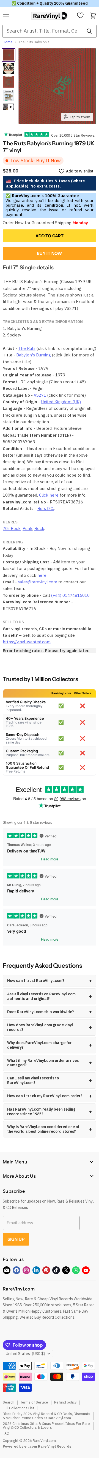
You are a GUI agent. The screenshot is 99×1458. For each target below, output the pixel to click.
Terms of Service (34, 1402)
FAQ (6, 1433)
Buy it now (49, 253)
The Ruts (26, 348)
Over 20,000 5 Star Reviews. (72, 135)
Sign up (15, 1239)
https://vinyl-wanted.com (27, 641)
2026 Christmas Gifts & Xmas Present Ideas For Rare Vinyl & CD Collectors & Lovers (46, 1425)
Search (8, 1402)
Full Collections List (18, 1408)
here (41, 575)
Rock (39, 528)
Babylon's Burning (33, 355)
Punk (27, 528)
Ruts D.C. (45, 508)
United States (25, 1353)
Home (8, 42)
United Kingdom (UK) (61, 401)
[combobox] (42, 31)
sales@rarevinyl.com (37, 581)
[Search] (89, 31)
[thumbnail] (8, 95)
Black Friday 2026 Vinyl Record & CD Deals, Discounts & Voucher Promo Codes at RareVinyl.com (46, 1415)
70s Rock (12, 528)
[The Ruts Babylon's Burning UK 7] (8, 55)
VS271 (40, 395)
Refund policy (65, 1402)
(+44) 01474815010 (70, 595)
